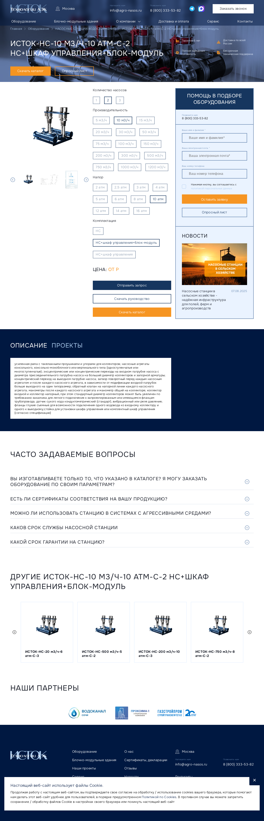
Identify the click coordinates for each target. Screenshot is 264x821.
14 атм (121, 211)
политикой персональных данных (211, 188)
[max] (201, 9)
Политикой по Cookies (159, 797)
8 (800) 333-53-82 (165, 10)
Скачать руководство (132, 299)
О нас (129, 751)
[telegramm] (192, 9)
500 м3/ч (155, 155)
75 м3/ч (102, 144)
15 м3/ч (145, 120)
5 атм (100, 199)
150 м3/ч (151, 144)
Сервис (213, 21)
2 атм (100, 187)
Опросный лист (74, 71)
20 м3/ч (102, 132)
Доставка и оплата (174, 21)
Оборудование (23, 21)
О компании (125, 21)
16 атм (141, 211)
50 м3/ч (149, 132)
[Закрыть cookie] (254, 781)
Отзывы (130, 768)
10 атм (158, 199)
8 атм (138, 199)
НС (98, 231)
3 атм (141, 187)
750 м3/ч (103, 167)
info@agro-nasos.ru (126, 10)
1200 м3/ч (156, 167)
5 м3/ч (101, 120)
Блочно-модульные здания (76, 21)
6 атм (119, 199)
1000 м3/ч (129, 167)
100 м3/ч (125, 144)
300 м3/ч (129, 155)
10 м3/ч (123, 120)
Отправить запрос (132, 285)
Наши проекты (84, 768)
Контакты (245, 21)
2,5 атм (120, 187)
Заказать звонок (233, 8)
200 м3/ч (103, 155)
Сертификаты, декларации (145, 760)
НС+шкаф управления (114, 254)
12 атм (101, 211)
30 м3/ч (125, 132)
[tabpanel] (49, 127)
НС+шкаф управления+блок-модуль (126, 242)
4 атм (160, 187)
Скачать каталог (30, 71)
